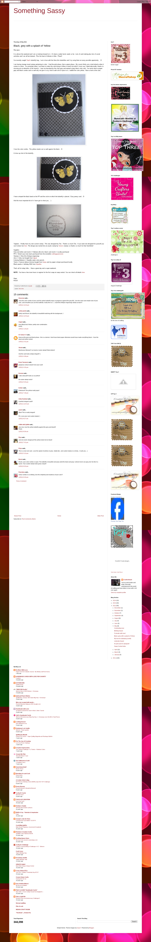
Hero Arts (21, 288)
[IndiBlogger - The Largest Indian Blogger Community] (119, 338)
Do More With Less (22, 670)
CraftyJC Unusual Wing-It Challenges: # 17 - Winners (30, 846)
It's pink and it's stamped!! (121, 644)
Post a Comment (21, 481)
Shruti (20, 347)
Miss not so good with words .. (25, 702)
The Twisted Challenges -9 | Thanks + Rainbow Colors (30, 749)
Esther (21, 388)
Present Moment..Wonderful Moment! (26, 788)
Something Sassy (39, 10)
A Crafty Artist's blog (22, 780)
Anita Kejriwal (23, 399)
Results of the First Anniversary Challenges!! (28, 898)
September (117, 615)
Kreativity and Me (21, 858)
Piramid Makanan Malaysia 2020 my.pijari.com (28, 704)
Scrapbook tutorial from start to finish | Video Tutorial (30, 710)
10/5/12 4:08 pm (23, 356)
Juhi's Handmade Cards (23, 715)
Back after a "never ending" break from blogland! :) (29, 891)
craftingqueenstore (57, 254)
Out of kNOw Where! (22, 883)
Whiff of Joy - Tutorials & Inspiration (27, 812)
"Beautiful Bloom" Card (22, 755)
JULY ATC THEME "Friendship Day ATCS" (27, 872)
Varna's (61, 246)
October (116, 613)
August (116, 618)
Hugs (17, 814)
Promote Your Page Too (117, 521)
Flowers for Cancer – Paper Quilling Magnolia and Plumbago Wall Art (34, 736)
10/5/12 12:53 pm (24, 316)
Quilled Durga (19, 684)
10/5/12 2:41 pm (23, 341)
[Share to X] (41, 286)
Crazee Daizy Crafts (22, 877)
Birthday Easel (118, 631)
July (115, 621)
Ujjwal (35, 258)
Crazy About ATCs (22, 870)
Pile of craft (19, 906)
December (117, 608)
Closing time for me (21, 879)
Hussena (21, 298)
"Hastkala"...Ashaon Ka (23, 913)
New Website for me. (21, 723)
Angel (20, 322)
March (116, 652)
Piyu (20, 437)
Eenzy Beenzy (20, 786)
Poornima (22, 472)
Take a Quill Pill (20, 896)
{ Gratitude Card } (20, 762)
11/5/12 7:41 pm (23, 442)
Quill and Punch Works (23, 696)
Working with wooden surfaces (24, 807)
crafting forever (21, 722)
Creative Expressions (23, 748)
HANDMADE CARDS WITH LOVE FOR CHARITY (31, 676)
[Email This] (37, 286)
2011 (114, 658)
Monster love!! (20, 794)
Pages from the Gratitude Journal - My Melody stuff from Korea (33, 671)
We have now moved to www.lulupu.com (26, 840)
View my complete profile (118, 592)
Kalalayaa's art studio (23, 728)
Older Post (100, 516)
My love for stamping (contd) (122, 638)
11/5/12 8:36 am (23, 431)
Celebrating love (119, 628)
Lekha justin (22, 311)
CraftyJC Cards (21, 793)
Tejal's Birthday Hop (21, 853)
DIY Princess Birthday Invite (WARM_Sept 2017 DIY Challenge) (33, 781)
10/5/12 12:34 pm (24, 305)
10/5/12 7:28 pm (23, 393)
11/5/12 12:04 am (24, 404)
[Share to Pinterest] (45, 286)
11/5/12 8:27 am (23, 418)
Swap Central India (120, 646)
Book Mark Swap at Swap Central (25, 866)
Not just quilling (21, 903)
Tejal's (29, 60)
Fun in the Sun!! (20, 801)
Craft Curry (19, 851)
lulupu (44, 262)
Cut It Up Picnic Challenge (23, 743)
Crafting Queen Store (22, 838)
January (117, 654)
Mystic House (19, 768)
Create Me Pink (21, 754)
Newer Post (17, 516)
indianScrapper (21, 864)
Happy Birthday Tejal (21, 859)
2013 (114, 603)
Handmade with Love (22, 709)
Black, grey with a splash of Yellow (124, 636)
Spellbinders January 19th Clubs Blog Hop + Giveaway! (31, 697)
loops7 (79, 928)
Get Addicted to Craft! (23, 760)
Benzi (20, 459)
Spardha (38, 264)
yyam (20, 410)
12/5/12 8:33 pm (23, 477)
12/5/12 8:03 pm (23, 466)
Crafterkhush (128, 579)
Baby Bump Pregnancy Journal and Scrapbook (28, 827)
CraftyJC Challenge (22, 845)
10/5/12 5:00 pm (23, 382)
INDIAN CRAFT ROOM (23, 909)
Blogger (91, 928)
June (116, 623)
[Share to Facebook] (43, 286)
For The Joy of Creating (23, 741)
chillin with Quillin (24, 424)
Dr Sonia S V (22, 335)
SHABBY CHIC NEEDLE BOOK (24, 833)
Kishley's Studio (21, 806)
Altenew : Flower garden (22, 730)
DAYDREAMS (20, 683)
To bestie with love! (120, 633)
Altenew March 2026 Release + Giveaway (27, 691)
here (25, 246)
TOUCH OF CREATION (23, 799)
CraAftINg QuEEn (21, 825)
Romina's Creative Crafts (24, 832)
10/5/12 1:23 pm (23, 329)
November (117, 610)
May (115, 626)
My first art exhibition (21, 885)
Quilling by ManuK (21, 735)
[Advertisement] (59, 498)
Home (59, 516)
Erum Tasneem (23, 362)
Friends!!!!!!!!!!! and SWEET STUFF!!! (26, 820)
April (116, 649)
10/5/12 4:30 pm (23, 367)
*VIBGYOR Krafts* (21, 689)
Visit (117, 572)
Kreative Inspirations (116, 497)
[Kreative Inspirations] (117, 519)
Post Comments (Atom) (29, 519)
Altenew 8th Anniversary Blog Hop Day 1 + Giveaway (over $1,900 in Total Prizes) (38, 717)
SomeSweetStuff (21, 767)
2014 (114, 600)
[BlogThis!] (39, 286)
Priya (20, 448)
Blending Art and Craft (23, 773)
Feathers (18, 678)
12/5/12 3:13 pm (23, 453)
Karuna (21, 373)
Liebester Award (119, 641)
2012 (114, 605)
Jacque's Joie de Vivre (23, 819)
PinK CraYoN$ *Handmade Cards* (26, 890)
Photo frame (19, 775)
